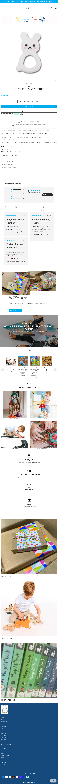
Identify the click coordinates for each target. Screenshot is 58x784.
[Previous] (2, 369)
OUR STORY (4, 733)
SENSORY (3, 764)
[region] (29, 1)
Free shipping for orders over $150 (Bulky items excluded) (29, 477)
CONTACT (3, 737)
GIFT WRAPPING (7, 164)
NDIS (2, 746)
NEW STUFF (4, 719)
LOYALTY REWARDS (6, 744)
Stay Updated (5, 768)
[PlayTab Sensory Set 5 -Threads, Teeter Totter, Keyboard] (35, 361)
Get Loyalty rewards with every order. (29, 491)
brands (33, 462)
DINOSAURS (4, 757)
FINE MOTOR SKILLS (6, 760)
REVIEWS (3, 726)
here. (34, 506)
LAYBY (3, 742)
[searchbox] (9, 207)
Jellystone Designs (13, 151)
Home (28, 86)
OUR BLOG (3, 735)
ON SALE (3, 724)
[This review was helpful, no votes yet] (21, 232)
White (20, 101)
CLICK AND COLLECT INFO (10, 167)
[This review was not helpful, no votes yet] (24, 232)
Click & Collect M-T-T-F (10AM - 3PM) (30, 121)
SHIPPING (3, 739)
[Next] (55, 369)
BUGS (2, 753)
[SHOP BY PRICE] (29, 608)
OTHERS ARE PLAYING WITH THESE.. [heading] (29, 350)
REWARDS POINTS (7, 161)
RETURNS (3, 748)
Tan (33, 101)
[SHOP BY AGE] (29, 546)
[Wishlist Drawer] (52, 7)
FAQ (3, 158)
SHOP (2, 717)
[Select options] (50, 358)
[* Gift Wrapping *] (11, 361)
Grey (37, 101)
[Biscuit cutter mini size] (47, 361)
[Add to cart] (14, 358)
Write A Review (47, 195)
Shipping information (9, 155)
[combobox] (24, 207)
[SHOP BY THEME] (29, 670)
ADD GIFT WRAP (15, 310)
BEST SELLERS (4, 721)
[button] (29, 782)
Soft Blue (26, 101)
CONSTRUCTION (5, 755)
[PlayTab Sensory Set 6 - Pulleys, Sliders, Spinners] (23, 361)
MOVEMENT (4, 762)
